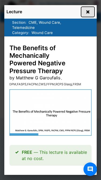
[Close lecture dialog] (88, 12)
